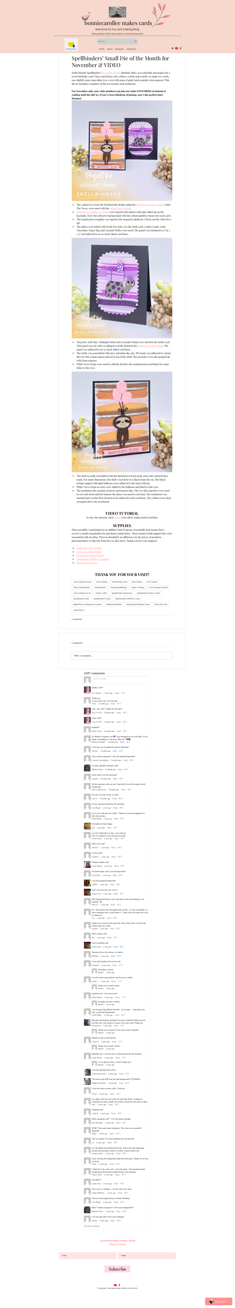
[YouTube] (176, 48)
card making (101, 582)
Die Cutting (137, 582)
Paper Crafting (137, 587)
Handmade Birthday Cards (138, 604)
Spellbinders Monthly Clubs (127, 599)
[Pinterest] (172, 48)
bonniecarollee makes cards (118, 22)
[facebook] (180, 48)
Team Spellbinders (81, 587)
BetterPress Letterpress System (87, 604)
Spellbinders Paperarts (122, 593)
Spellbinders (100, 587)
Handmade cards (119, 582)
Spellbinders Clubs (102, 599)
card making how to (82, 593)
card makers (152, 582)
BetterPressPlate (113, 604)
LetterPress (78, 610)
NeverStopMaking (119, 587)
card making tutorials (158, 587)
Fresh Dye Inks (160, 604)
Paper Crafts (101, 593)
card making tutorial (82, 582)
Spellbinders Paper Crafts (148, 593)
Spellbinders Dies (81, 599)
